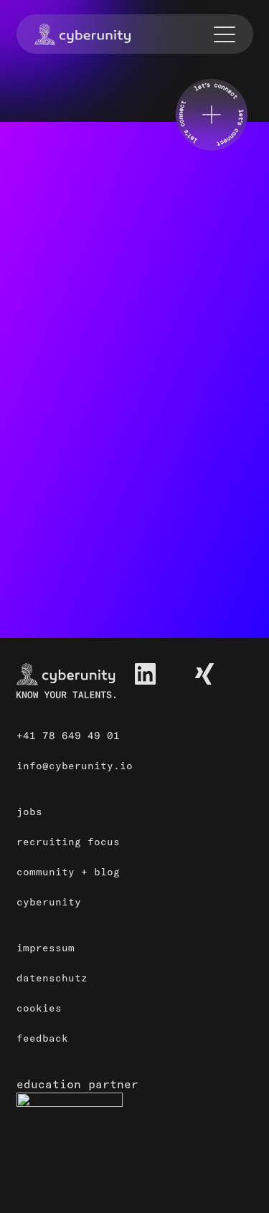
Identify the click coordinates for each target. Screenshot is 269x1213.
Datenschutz (52, 977)
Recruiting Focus (68, 841)
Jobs (29, 811)
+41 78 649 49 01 (68, 735)
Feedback (42, 1038)
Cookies (39, 1008)
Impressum (45, 947)
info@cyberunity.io (74, 765)
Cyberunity (48, 901)
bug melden (68, 515)
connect (57, 584)
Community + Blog (68, 871)
